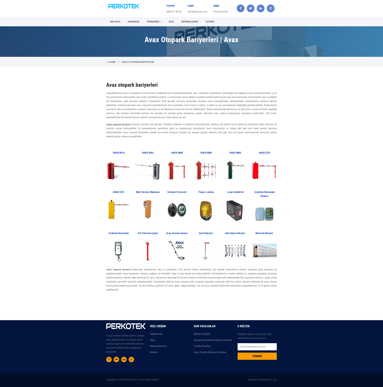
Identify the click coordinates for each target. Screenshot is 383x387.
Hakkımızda (133, 21)
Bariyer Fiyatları (202, 334)
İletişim (210, 21)
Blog (171, 21)
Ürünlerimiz (153, 21)
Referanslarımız (189, 21)
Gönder (257, 356)
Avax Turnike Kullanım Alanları (210, 352)
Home (112, 62)
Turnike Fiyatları (202, 346)
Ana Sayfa (115, 21)
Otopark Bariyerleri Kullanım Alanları (213, 340)
